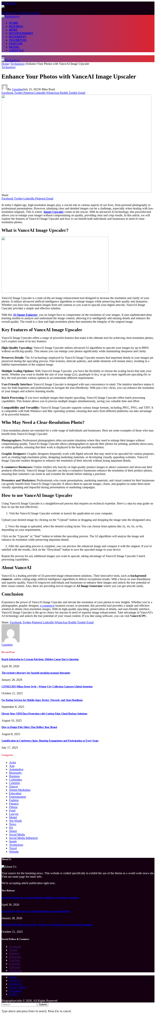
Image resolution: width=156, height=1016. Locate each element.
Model (14, 47)
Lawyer (13, 814)
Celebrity (14, 783)
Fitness (13, 807)
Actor (12, 762)
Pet (11, 827)
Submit (43, 1004)
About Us (15, 980)
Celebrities (18, 40)
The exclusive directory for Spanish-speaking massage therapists (36, 672)
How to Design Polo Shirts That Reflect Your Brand (29, 727)
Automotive (16, 769)
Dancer (13, 786)
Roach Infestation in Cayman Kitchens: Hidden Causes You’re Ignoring (40, 659)
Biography (18, 37)
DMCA (13, 994)
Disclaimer (15, 990)
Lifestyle (16, 50)
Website (14, 851)
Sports (13, 841)
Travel (13, 848)
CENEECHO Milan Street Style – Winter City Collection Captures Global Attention (47, 686)
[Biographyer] (11, 16)
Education (15, 793)
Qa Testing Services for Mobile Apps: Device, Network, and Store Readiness (42, 700)
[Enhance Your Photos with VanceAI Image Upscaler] (76, 191)
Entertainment (21, 33)
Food (12, 810)
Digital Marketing (19, 789)
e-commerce (47, 605)
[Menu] (3, 58)
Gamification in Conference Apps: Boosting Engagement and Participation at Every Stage (50, 740)
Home (13, 23)
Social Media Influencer (23, 838)
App (11, 765)
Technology (9, 67)
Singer (13, 831)
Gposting (17, 89)
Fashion (16, 44)
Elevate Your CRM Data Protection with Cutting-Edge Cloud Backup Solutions (44, 713)
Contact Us (16, 984)
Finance (14, 803)
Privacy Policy (18, 987)
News (13, 30)
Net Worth (15, 820)
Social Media (17, 834)
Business (16, 26)
